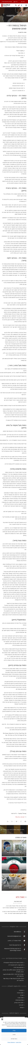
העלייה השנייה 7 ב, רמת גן (14, 940)
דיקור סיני (22, 817)
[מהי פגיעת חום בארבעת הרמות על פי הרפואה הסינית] (14, 882)
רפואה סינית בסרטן (19, 1002)
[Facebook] (21, 5)
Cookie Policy (18, 1042)
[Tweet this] (16, 821)
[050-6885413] (18, 5)
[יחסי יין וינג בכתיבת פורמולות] (14, 865)
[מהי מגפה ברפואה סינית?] (14, 848)
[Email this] (24, 821)
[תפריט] (26, 5)
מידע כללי (17, 817)
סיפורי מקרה (21, 997)
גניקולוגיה (21, 990)
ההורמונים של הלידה (19, 967)
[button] (2, 1019)
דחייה (14, 1034)
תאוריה (23, 18)
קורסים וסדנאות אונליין (7, 1)
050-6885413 (17, 931)
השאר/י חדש (20, 897)
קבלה (14, 1030)
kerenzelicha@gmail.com (14, 936)
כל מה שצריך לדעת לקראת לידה (16, 965)
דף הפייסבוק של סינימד (15, 945)
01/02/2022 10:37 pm (17, 903)
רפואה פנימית (20, 992)
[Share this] (21, 821)
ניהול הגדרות (14, 1038)
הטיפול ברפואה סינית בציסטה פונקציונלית (14, 962)
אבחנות (22, 1007)
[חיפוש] (15, 5)
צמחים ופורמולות (20, 1000)
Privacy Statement (11, 1042)
